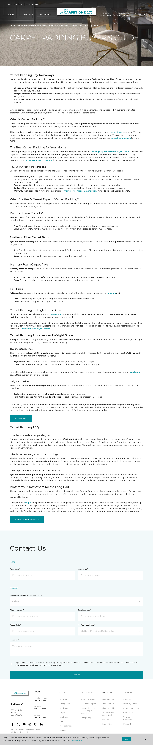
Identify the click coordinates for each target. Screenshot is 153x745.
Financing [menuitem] (64, 730)
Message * (14, 640)
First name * (15, 569)
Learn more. (76, 741)
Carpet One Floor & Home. (29, 730)
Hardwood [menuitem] (64, 708)
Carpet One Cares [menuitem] (131, 708)
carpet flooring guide (120, 138)
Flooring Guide (30, 25)
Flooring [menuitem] (63, 699)
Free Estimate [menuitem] (66, 726)
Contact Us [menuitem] (128, 713)
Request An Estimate (123, 14)
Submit (76, 675)
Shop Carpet (21, 418)
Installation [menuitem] (107, 724)
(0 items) (144, 14)
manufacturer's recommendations (80, 191)
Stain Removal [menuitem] (108, 699)
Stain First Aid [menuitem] (108, 704)
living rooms (57, 314)
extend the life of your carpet (36, 329)
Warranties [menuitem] (107, 719)
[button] (135, 14)
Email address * (84, 610)
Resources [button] (29, 14)
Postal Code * (15, 625)
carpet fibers (116, 132)
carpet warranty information (38, 160)
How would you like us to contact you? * (26, 595)
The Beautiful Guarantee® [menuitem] (108, 714)
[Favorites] (140, 14)
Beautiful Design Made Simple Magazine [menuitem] (88, 710)
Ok (126, 739)
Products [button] (13, 14)
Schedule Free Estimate (27, 519)
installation (134, 372)
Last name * (83, 569)
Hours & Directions (105, 14)
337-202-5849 (32, 4)
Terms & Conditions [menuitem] (128, 718)
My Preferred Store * (86, 625)
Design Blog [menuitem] (86, 718)
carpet (28, 503)
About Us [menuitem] (127, 699)
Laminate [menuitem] (64, 717)
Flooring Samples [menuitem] (88, 704)
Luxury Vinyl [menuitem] (65, 704)
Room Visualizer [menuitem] (88, 699)
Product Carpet (46, 25)
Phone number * (17, 610)
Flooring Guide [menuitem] (108, 708)
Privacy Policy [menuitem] (129, 724)
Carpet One (15, 25)
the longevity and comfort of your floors (110, 152)
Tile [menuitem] (61, 721)
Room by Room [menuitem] (130, 704)
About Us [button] (44, 14)
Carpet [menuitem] (62, 713)
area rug (112, 293)
